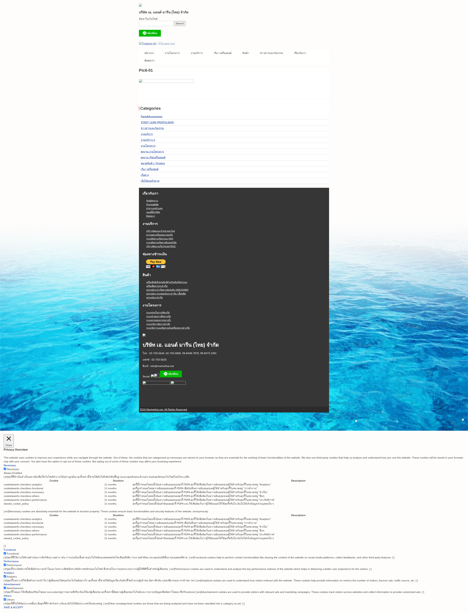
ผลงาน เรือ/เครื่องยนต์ (153, 157)
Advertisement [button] (12, 584)
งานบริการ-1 (148, 139)
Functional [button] (10, 549)
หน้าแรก (149, 53)
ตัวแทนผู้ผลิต (152, 204)
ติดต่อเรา (149, 60)
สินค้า (245, 53)
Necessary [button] (10, 465)
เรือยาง (145, 174)
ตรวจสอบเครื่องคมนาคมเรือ (159, 235)
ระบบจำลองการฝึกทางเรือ (158, 316)
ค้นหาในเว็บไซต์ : (149, 18)
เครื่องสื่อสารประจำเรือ (156, 286)
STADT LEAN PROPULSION (157, 122)
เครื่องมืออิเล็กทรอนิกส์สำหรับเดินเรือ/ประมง (166, 282)
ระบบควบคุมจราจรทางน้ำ (158, 320)
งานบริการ (197, 53)
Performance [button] (11, 561)
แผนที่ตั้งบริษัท (153, 212)
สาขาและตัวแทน (154, 208)
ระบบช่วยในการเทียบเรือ (158, 312)
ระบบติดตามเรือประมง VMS (159, 238)
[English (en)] (166, 43)
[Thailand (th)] (148, 43)
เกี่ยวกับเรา (300, 53)
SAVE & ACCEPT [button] (13, 607)
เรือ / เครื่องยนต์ (222, 53)
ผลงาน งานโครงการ (152, 151)
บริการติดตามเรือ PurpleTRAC (161, 246)
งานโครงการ (172, 53)
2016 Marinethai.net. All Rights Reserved (163, 409)
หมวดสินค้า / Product (153, 163)
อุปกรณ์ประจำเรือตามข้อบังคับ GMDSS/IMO (167, 290)
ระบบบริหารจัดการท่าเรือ (158, 324)
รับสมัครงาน (152, 200)
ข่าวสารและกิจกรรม (271, 53)
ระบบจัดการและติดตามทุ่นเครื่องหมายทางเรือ (168, 328)
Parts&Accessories (151, 116)
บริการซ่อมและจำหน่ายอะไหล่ (160, 231)
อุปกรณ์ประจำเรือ (154, 297)
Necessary (13, 469)
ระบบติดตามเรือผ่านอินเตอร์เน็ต (161, 242)
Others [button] (8, 595)
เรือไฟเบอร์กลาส (150, 180)
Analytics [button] (9, 572)
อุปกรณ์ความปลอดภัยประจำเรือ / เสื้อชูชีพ (166, 294)
